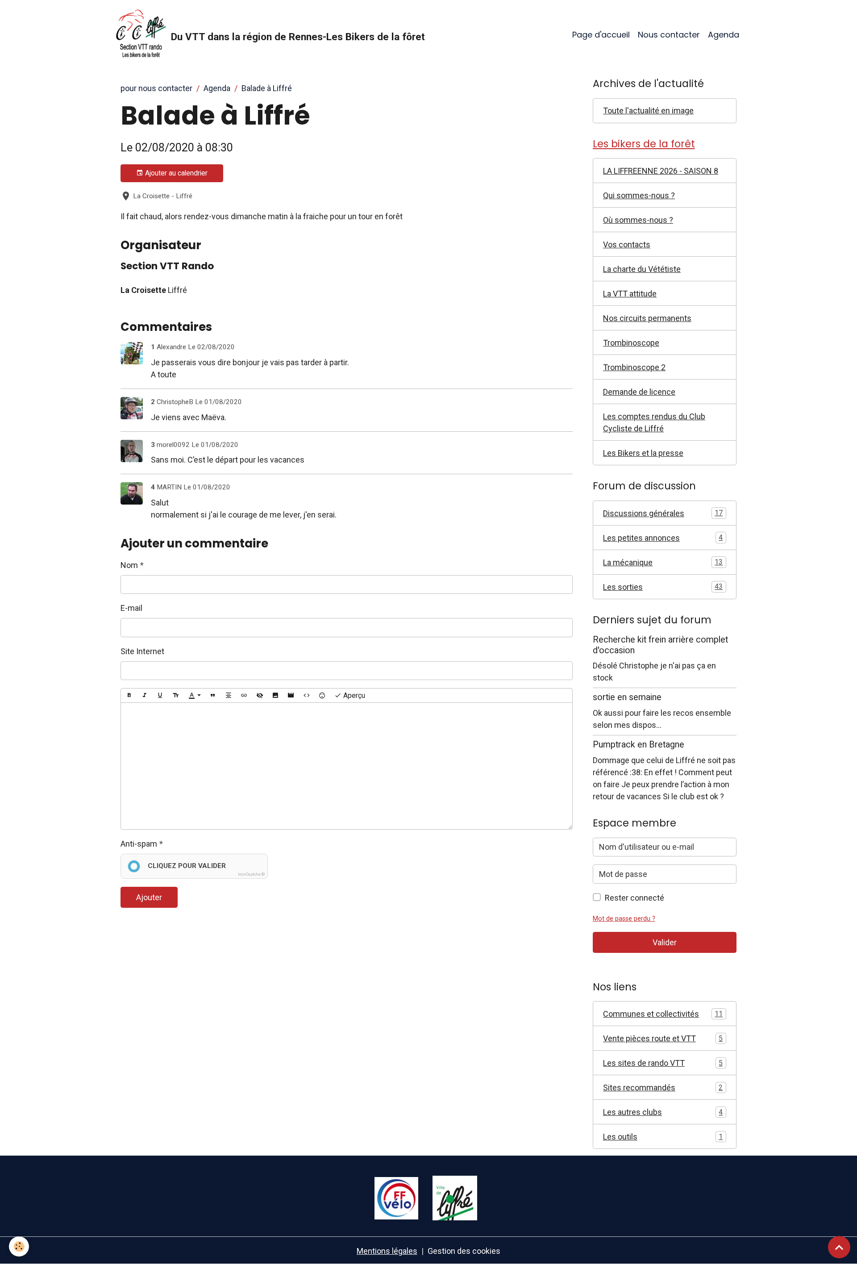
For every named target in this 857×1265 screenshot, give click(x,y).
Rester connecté (634, 897)
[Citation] (213, 695)
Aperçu (353, 695)
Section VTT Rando (167, 266)
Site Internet (142, 651)
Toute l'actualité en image (648, 110)
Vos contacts (626, 244)
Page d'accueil (601, 34)
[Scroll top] (839, 1247)
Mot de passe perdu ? (624, 919)
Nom (129, 565)
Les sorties (663, 587)
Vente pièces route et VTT (663, 1038)
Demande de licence (639, 392)
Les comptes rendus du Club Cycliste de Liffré (654, 422)
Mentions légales (387, 1251)
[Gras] (129, 695)
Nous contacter (669, 34)
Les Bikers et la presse (643, 453)
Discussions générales (663, 513)
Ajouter (149, 897)
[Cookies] (19, 1246)
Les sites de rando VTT (663, 1063)
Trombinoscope (631, 342)
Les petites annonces (663, 538)
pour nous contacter (156, 88)
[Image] (275, 695)
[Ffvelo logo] (396, 1197)
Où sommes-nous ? (638, 220)
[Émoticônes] (322, 695)
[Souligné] (160, 695)
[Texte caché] (260, 695)
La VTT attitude (630, 293)
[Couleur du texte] (194, 695)
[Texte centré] (228, 695)
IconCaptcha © (251, 874)
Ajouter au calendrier (175, 173)
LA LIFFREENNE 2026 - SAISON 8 (660, 170)
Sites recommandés (663, 1087)
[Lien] (244, 695)
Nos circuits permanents (647, 318)
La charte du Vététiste (642, 269)
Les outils (663, 1136)
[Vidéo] (291, 695)
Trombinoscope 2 (634, 367)
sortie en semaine (627, 697)
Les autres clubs (663, 1112)
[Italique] (145, 695)
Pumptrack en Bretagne (638, 744)
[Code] (307, 695)
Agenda (723, 34)
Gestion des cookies (464, 1251)
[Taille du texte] (176, 695)
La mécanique (663, 562)
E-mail (131, 608)
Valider (665, 942)
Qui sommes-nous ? (639, 195)
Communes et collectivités (663, 1014)
